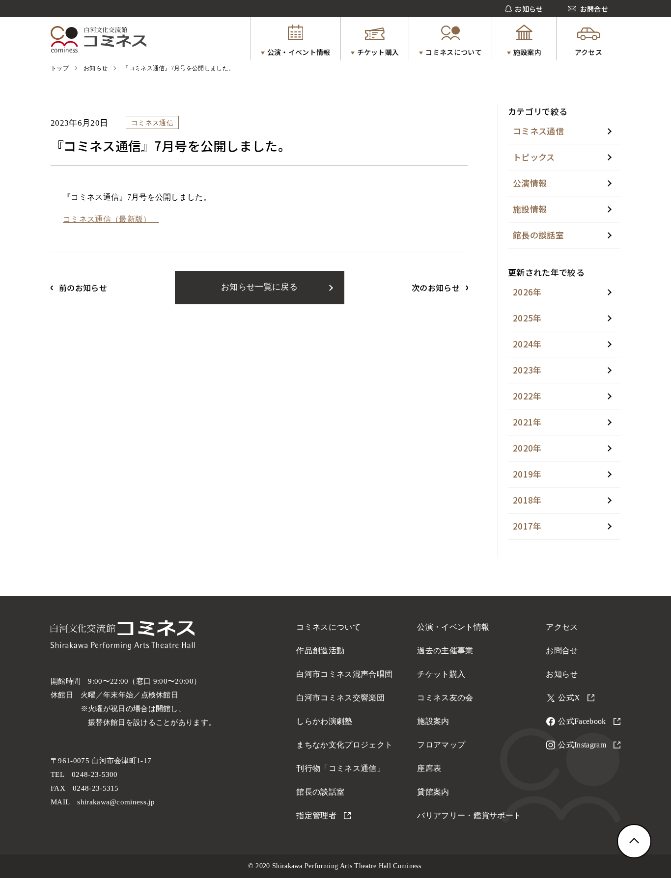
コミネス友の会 (445, 697)
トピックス (534, 157)
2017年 (527, 526)
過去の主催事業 (445, 650)
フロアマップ (441, 745)
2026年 (527, 292)
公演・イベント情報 (453, 627)
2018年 (527, 500)
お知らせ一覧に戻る (259, 287)
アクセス (562, 627)
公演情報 (530, 183)
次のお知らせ (436, 288)
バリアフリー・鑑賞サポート (469, 815)
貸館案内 (433, 792)
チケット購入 (441, 674)
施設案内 (433, 721)
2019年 (527, 474)
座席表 (429, 768)
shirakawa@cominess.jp (116, 802)
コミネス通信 (538, 131)
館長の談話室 (538, 235)
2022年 (527, 396)
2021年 (527, 422)
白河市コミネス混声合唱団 (344, 674)
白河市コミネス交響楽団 (340, 697)
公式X (569, 697)
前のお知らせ (83, 288)
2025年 (527, 318)
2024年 (527, 344)
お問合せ (562, 650)
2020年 (527, 448)
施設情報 (530, 209)
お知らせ (562, 674)
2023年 (527, 370)
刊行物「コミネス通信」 (340, 768)
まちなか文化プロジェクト (344, 745)
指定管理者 (316, 815)
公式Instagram (582, 745)
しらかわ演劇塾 (324, 721)
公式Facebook (582, 721)
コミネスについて (328, 627)
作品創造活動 (320, 650)
